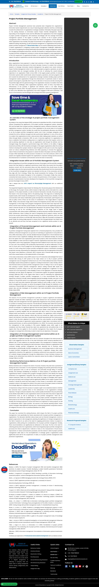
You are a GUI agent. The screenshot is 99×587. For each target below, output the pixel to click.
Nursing (70, 401)
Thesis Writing (34, 565)
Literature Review (35, 551)
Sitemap (52, 568)
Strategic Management (75, 385)
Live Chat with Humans (9, 584)
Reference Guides (35, 548)
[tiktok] (93, 2)
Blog (78, 6)
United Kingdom (54, 548)
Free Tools (70, 6)
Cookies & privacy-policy (55, 561)
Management (72, 381)
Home (26, 6)
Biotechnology (72, 405)
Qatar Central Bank (74, 357)
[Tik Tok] (86, 566)
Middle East (53, 554)
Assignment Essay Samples (28, 14)
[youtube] (91, 2)
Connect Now (78, 1)
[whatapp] (95, 25)
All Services (34, 6)
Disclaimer (53, 571)
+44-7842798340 (73, 553)
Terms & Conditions (55, 565)
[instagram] (88, 2)
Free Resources (35, 557)
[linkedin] (86, 2)
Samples (43, 6)
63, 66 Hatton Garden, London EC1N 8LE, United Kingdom (78, 549)
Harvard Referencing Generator (39, 560)
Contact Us (85, 6)
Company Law (72, 369)
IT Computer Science (74, 425)
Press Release (72, 393)
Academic (40, 14)
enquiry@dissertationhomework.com (77, 559)
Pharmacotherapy (73, 413)
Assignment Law (73, 373)
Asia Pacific (53, 551)
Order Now (53, 6)
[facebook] (82, 2)
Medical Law (71, 377)
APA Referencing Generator (38, 562)
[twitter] (84, 2)
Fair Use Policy (54, 557)
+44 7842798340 (44, 1)
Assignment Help (35, 568)
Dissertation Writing (36, 554)
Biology (70, 397)
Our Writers (61, 6)
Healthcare (71, 409)
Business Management (75, 349)
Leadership (71, 389)
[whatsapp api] (24, 1)
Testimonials (53, 574)
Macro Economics (73, 353)
